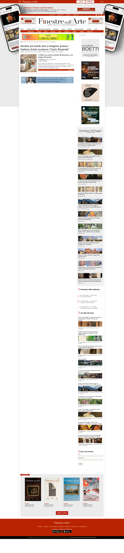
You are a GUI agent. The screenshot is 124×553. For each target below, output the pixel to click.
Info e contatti (53, 526)
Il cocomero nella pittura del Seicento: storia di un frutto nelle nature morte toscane (90, 181)
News (22, 29)
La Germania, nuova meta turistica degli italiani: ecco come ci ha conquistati (90, 397)
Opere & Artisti (31, 29)
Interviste (53, 31)
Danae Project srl (73, 537)
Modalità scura (83, 526)
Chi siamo (52, 15)
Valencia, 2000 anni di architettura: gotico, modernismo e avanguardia (89, 243)
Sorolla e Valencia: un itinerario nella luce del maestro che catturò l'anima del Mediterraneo (89, 280)
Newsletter (60, 15)
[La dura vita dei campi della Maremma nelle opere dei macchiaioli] (90, 376)
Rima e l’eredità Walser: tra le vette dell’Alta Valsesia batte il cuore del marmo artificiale (89, 231)
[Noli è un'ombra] (90, 363)
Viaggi (63, 29)
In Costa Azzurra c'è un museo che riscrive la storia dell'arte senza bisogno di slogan (89, 169)
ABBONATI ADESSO (62, 513)
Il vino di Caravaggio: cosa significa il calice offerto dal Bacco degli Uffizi (89, 156)
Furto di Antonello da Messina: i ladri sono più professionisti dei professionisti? (90, 346)
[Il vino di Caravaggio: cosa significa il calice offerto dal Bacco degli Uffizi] (90, 152)
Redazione (42, 59)
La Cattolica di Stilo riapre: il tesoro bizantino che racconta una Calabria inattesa (89, 144)
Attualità (39, 31)
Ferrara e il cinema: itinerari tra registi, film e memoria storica (89, 255)
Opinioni (55, 29)
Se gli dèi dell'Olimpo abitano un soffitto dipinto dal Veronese (90, 194)
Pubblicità (76, 15)
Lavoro (89, 29)
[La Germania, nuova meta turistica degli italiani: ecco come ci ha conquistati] (90, 402)
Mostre (46, 31)
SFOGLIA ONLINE (29, 505)
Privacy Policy (74, 526)
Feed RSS (67, 526)
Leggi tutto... (70, 69)
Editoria (74, 31)
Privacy (78, 537)
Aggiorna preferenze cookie (85, 537)
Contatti (68, 15)
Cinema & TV (90, 31)
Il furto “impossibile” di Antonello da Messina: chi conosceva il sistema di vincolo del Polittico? (89, 319)
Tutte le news (31, 31)
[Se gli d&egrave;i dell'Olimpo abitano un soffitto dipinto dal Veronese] (90, 189)
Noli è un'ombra (82, 359)
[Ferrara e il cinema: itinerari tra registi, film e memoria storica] (90, 251)
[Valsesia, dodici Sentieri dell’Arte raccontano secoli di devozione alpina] (90, 214)
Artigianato (67, 31)
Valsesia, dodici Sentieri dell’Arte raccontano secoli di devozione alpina (89, 218)
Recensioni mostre (44, 29)
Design (70, 29)
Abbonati (90, 1)
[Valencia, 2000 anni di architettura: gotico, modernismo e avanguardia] (90, 239)
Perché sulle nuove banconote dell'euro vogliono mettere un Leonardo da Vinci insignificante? (88, 333)
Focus (59, 31)
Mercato (82, 31)
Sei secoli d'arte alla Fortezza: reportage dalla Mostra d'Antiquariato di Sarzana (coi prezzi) (89, 436)
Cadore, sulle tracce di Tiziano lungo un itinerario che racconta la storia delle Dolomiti (89, 206)
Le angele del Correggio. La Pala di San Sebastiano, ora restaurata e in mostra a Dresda (90, 423)
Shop (95, 29)
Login (81, 1)
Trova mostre (79, 29)
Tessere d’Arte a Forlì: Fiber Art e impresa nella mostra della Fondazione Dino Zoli (90, 268)
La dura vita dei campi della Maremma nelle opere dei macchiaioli (89, 371)
